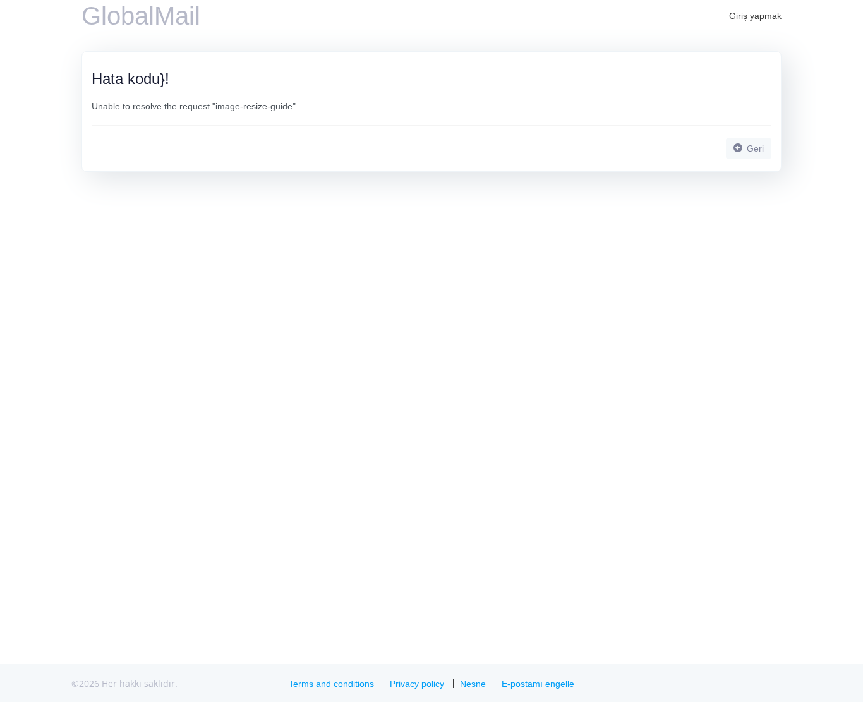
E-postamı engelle (538, 684)
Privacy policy (417, 684)
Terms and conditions (331, 684)
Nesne (473, 684)
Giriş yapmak (755, 16)
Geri (754, 148)
